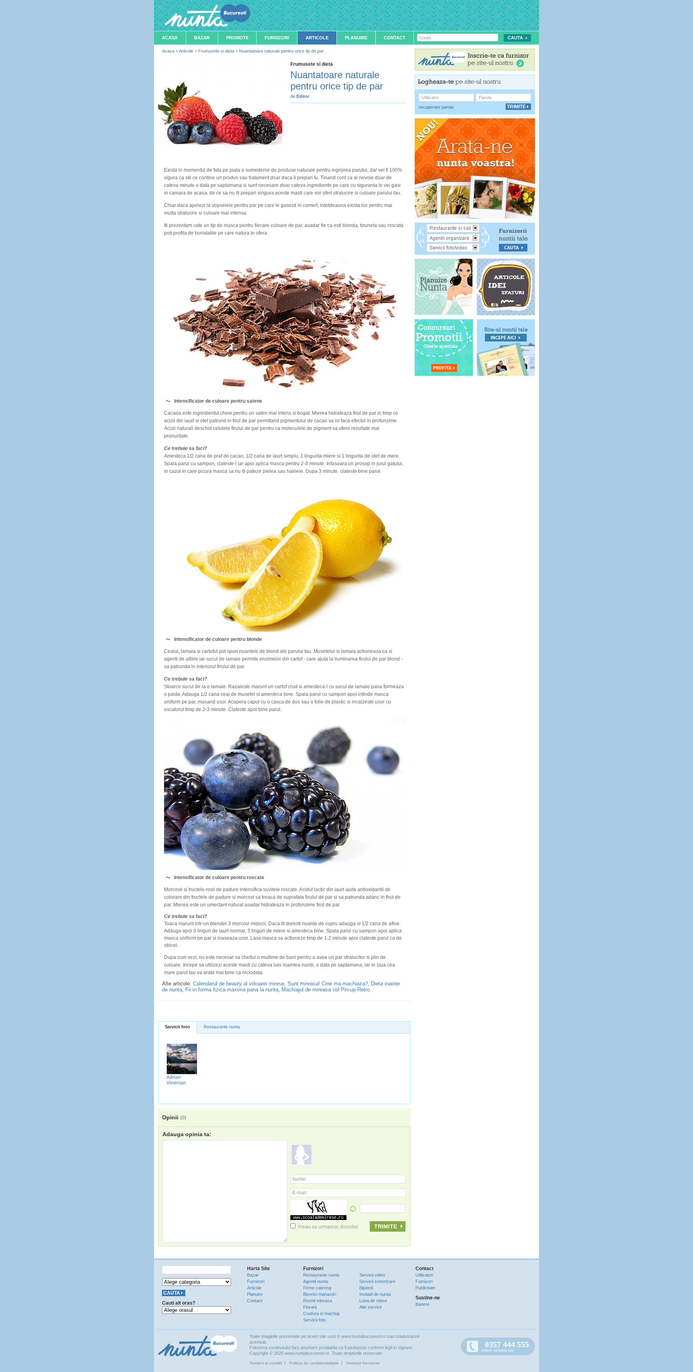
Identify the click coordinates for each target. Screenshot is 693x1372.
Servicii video (372, 1275)
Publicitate (425, 1287)
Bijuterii (366, 1287)
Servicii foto (177, 1026)
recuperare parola (436, 107)
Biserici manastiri (319, 1294)
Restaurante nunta (222, 1026)
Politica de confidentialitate (314, 1363)
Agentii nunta (315, 1281)
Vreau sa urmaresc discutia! (328, 1227)
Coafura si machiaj (321, 1313)
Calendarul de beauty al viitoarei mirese (238, 984)
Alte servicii (370, 1307)
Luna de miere (373, 1300)
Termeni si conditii (265, 1363)
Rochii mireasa (317, 1300)
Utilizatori (424, 1275)
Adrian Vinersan (176, 1080)
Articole (317, 37)
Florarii (309, 1307)
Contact (394, 37)
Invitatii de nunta (375, 1294)
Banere (422, 1304)
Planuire (356, 37)
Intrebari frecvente (363, 1363)
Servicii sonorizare (377, 1281)
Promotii (237, 37)
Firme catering (317, 1287)
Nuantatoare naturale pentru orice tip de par (281, 51)
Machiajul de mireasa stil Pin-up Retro (326, 990)
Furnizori (277, 37)
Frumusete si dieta (216, 51)
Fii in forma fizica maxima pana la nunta (231, 990)
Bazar (202, 37)
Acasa (170, 37)
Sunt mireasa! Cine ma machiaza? (328, 984)
